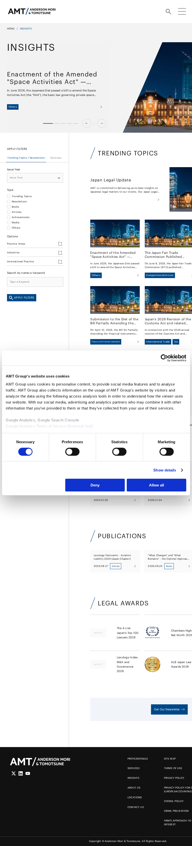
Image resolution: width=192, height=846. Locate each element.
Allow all (156, 485)
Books (15, 207)
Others (16, 228)
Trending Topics (22, 196)
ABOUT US (134, 787)
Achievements (21, 217)
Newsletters (19, 201)
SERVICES (134, 768)
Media (15, 222)
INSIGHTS (134, 778)
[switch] (72, 452)
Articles (17, 212)
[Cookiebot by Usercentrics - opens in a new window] (164, 358)
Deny (95, 485)
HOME (11, 28)
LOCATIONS (135, 797)
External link (80, 426)
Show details (164, 470)
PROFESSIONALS (138, 758)
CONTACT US (136, 807)
